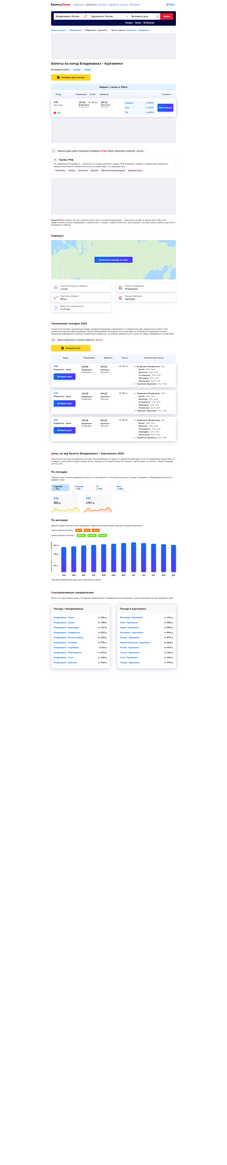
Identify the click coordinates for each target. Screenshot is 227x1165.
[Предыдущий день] (127, 16)
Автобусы (102, 5)
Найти (166, 16)
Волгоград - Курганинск (131, 617)
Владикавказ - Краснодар (66, 627)
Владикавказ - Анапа (64, 617)
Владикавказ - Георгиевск (66, 647)
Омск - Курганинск (129, 622)
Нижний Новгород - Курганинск (135, 642)
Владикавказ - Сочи (63, 657)
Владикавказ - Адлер (64, 622)
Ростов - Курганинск (129, 647)
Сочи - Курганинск (129, 657)
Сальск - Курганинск (130, 652)
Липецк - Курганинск (130, 637)
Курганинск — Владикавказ (138, 30)
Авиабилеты (78, 5)
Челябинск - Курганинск (131, 632)
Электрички (134, 5)
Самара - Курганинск (130, 662)
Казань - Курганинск (129, 627)
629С (56, 420)
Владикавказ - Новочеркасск (68, 652)
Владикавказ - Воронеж (65, 662)
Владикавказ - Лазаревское (67, 632)
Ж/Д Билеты (91, 5)
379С (56, 393)
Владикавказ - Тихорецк (65, 642)
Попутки (124, 5)
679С (56, 366)
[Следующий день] (157, 16)
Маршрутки (114, 5)
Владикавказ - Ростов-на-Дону (68, 637)
